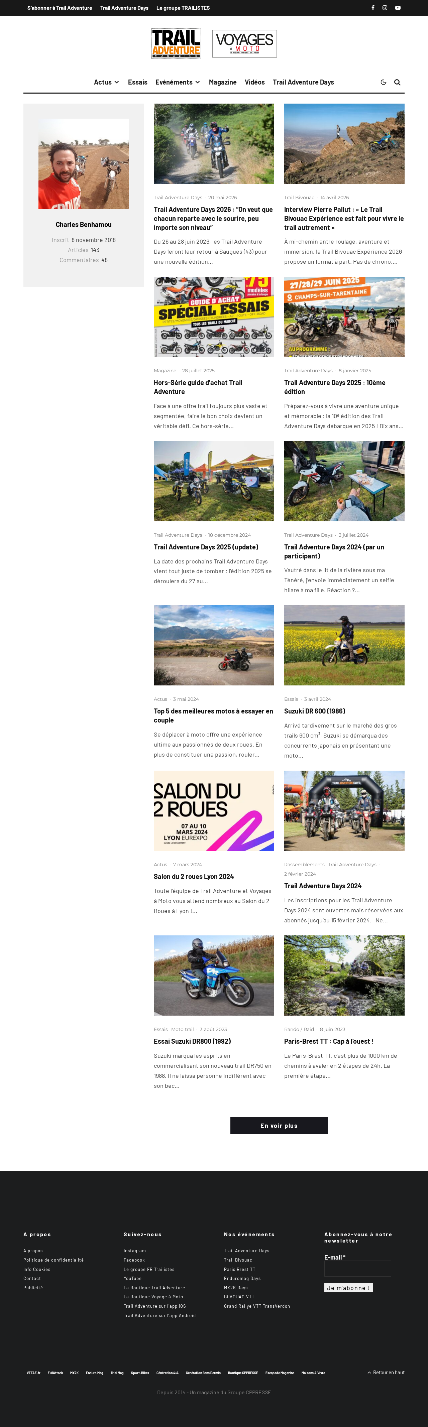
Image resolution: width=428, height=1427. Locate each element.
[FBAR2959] (344, 975)
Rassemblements (304, 865)
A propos (33, 1250)
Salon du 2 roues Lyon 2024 (194, 876)
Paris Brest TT (239, 1269)
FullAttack (55, 1373)
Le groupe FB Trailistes (149, 1269)
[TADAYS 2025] (214, 144)
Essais (137, 82)
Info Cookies (36, 1269)
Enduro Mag (94, 1373)
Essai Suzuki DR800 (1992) (192, 1041)
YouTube (133, 1278)
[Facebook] (373, 8)
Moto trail (182, 1029)
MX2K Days (236, 1287)
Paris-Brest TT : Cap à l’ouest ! (329, 1041)
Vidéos (255, 82)
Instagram (135, 1250)
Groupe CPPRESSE (249, 1392)
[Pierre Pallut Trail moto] (344, 144)
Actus (103, 82)
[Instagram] (385, 8)
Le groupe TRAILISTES (183, 7)
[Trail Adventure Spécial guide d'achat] (214, 317)
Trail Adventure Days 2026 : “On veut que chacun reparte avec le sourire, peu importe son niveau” (213, 218)
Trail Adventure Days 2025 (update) (206, 547)
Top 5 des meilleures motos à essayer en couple (213, 715)
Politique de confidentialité (53, 1260)
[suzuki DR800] (214, 975)
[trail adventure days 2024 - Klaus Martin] (344, 481)
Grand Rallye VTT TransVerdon (257, 1306)
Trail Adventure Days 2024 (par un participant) (334, 551)
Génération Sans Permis (203, 1373)
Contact (32, 1278)
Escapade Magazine (279, 1373)
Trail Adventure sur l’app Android (160, 1315)
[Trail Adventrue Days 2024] (344, 811)
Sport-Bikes (140, 1373)
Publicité (33, 1287)
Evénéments (174, 82)
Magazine (223, 82)
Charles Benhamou (84, 224)
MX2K (74, 1373)
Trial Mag (117, 1373)
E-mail (334, 1257)
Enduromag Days (242, 1278)
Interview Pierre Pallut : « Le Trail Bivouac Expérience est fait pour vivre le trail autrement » (344, 218)
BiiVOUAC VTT (239, 1296)
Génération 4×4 (167, 1373)
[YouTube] (398, 8)
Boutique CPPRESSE (243, 1373)
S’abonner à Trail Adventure (59, 7)
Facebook (134, 1260)
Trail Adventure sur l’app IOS (155, 1306)
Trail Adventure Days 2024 (323, 886)
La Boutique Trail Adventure (154, 1287)
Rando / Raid (299, 1029)
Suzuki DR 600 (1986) (314, 711)
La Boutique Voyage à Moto (153, 1296)
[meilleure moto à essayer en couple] (214, 645)
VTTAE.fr (33, 1373)
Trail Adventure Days (124, 7)
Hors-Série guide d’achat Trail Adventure (198, 386)
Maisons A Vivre (313, 1373)
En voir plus (279, 1125)
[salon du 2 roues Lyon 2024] (214, 811)
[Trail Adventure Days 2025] (344, 317)
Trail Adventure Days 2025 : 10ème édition (335, 386)
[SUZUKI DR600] (344, 645)
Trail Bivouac (299, 197)
